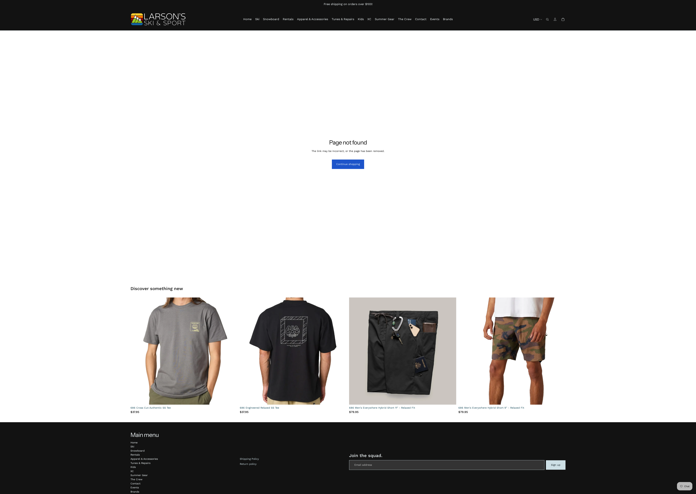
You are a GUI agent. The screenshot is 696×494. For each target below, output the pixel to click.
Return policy (248, 463)
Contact (135, 483)
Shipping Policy (249, 458)
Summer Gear (139, 475)
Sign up (555, 464)
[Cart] (563, 19)
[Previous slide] (135, 351)
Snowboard (137, 450)
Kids (133, 467)
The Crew (136, 479)
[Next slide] (232, 351)
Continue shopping (348, 164)
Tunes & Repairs (140, 463)
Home (134, 442)
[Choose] (232, 399)
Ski (132, 446)
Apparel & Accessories (144, 458)
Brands (134, 491)
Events (134, 487)
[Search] (547, 19)
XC (132, 471)
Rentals (135, 454)
